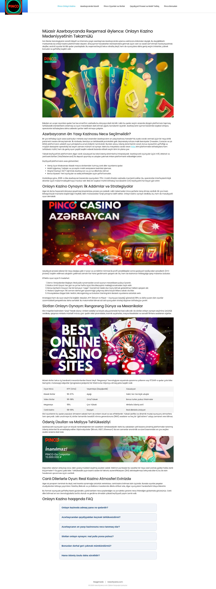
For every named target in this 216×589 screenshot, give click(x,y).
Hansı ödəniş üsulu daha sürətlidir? (81, 555)
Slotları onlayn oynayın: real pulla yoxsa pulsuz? (88, 536)
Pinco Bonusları (170, 6)
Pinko (133, 146)
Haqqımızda (98, 582)
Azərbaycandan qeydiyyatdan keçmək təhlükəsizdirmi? (91, 517)
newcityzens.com (115, 582)
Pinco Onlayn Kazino (66, 6)
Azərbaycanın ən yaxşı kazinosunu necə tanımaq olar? (91, 527)
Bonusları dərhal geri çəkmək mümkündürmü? (86, 546)
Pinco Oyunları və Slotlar (114, 6)
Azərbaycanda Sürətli (89, 6)
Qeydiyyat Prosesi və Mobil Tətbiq (144, 6)
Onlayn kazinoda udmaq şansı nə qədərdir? (85, 507)
